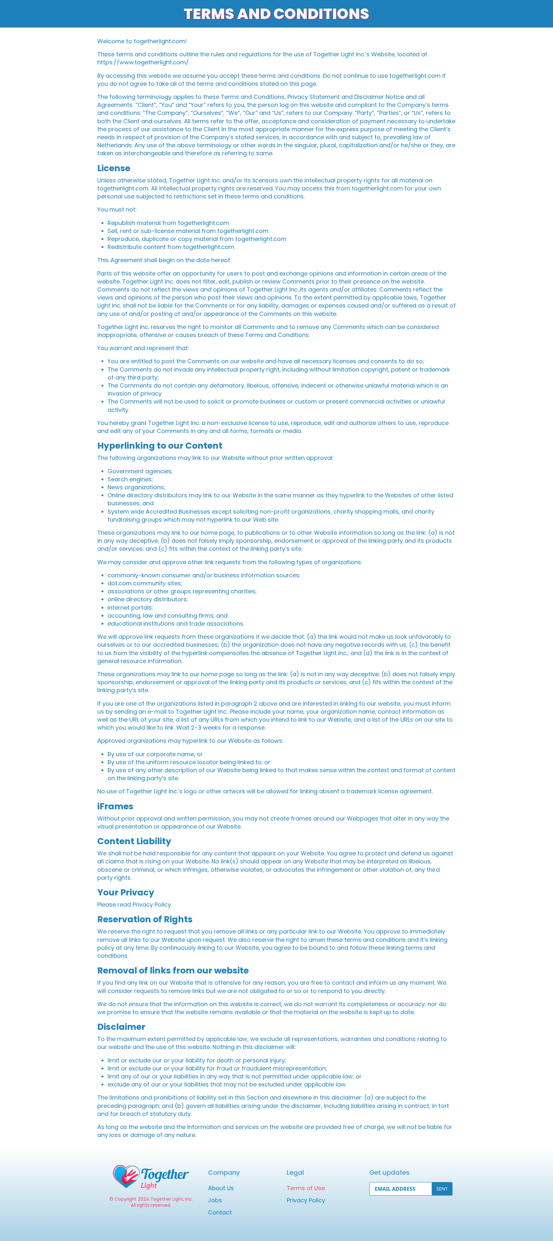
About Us (221, 1188)
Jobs (215, 1200)
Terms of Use (306, 1188)
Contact (220, 1212)
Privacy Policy (306, 1200)
